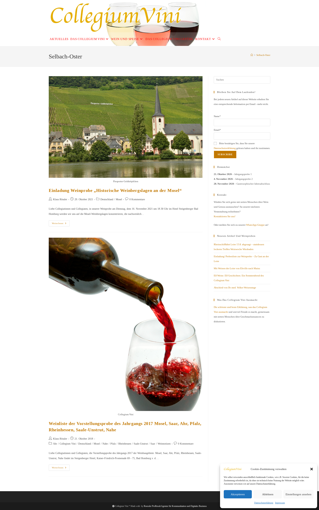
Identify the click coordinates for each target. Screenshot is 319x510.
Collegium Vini (68, 443)
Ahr (55, 443)
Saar (152, 443)
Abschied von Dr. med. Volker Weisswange (235, 287)
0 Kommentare (137, 199)
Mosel (119, 199)
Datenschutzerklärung (263, 503)
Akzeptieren (238, 494)
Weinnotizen (164, 443)
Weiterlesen (61, 224)
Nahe (105, 443)
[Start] (252, 55)
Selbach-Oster (263, 55)
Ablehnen (267, 494)
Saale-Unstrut (141, 443)
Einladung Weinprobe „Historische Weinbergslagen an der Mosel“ (115, 190)
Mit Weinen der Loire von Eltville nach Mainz (237, 268)
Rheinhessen (124, 443)
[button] (311, 469)
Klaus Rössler (60, 199)
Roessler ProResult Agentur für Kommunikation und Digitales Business (175, 506)
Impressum (280, 503)
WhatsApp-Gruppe (255, 224)
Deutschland (106, 199)
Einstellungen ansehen (298, 494)
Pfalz (113, 443)
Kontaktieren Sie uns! (224, 216)
